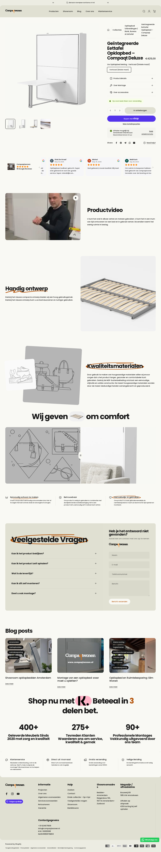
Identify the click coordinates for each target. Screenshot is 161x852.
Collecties (117, 30)
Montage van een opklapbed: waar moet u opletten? (78, 679)
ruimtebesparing (16, 652)
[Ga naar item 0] (10, 124)
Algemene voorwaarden (49, 797)
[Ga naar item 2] (22, 124)
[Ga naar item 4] (45, 124)
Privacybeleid (24, 848)
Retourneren (44, 804)
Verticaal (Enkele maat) (119, 70)
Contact (71, 793)
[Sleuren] (80, 455)
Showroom (13, 657)
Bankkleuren (73, 808)
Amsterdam (14, 642)
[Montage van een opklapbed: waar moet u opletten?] (80, 655)
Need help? (151, 143)
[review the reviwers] (42, 161)
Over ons (42, 793)
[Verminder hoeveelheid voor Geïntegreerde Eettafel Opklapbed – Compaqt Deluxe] (109, 110)
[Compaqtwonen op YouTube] (18, 793)
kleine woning (118, 642)
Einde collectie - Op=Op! (78, 797)
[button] (75, 198)
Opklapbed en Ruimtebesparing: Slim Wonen (131, 679)
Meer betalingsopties (131, 124)
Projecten (42, 790)
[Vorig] (53, 2)
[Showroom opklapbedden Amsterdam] (28, 655)
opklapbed (117, 662)
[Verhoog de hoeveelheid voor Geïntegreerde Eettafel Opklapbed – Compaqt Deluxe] (120, 110)
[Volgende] (107, 2)
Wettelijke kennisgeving (65, 848)
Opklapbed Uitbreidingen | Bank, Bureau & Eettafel (131, 30)
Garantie (42, 808)
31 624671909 (45, 825)
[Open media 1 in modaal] (52, 70)
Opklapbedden (15, 647)
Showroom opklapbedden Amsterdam (28, 678)
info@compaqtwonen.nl (49, 828)
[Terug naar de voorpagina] (108, 30)
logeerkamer (118, 647)
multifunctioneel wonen (122, 652)
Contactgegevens (80, 848)
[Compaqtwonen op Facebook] (6, 793)
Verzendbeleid (51, 848)
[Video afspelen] (43, 216)
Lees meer (9, 684)
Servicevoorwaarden (47, 801)
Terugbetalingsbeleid (12, 848)
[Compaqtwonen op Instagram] (12, 793)
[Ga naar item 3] (34, 124)
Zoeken (70, 790)
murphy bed (118, 657)
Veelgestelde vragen (77, 801)
